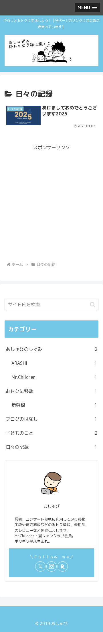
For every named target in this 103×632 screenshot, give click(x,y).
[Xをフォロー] (40, 566)
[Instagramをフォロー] (51, 566)
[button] (93, 304)
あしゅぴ (51, 506)
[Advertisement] (51, 203)
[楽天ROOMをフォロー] (63, 566)
